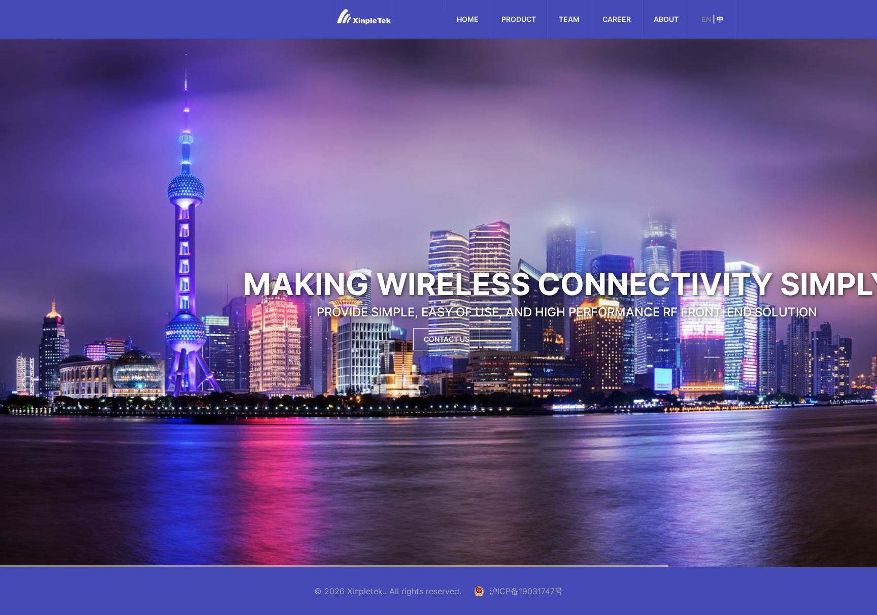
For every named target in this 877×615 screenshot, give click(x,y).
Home (468, 19)
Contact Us (446, 339)
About (666, 19)
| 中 (712, 19)
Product (518, 19)
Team (569, 19)
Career (616, 19)
